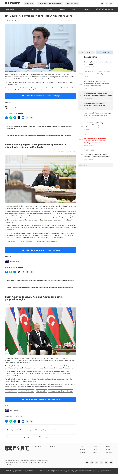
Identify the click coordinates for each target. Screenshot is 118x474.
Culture (95, 452)
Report (44, 79)
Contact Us (51, 446)
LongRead (83, 452)
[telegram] (103, 9)
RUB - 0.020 (88, 52)
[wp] (10, 117)
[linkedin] (109, 9)
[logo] (12, 3)
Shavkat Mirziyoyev (26, 241)
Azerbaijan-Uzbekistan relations (48, 241)
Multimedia (109, 452)
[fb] (97, 9)
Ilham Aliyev (29, 3)
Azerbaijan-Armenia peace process (50, 3)
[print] (27, 117)
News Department (15, 107)
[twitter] (106, 9)
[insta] (100, 9)
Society (95, 446)
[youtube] (112, 9)
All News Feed (83, 165)
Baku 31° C (105, 52)
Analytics (108, 449)
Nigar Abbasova (14, 261)
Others (85, 9)
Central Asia (41, 391)
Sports (95, 449)
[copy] (31, 117)
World (108, 446)
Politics (82, 446)
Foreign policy (11, 20)
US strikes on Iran (72, 3)
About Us (38, 446)
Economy (82, 449)
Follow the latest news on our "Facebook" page (42, 96)
